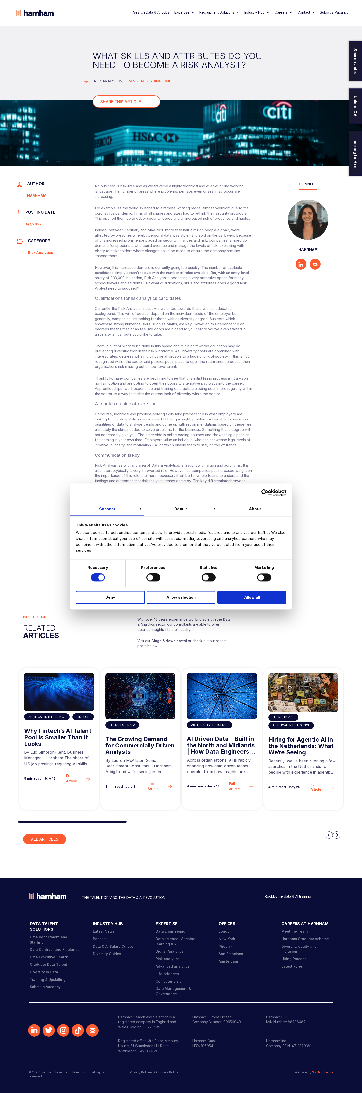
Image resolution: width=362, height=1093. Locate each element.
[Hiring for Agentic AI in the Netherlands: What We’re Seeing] (303, 692)
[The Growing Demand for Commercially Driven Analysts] (140, 696)
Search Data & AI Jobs (151, 12)
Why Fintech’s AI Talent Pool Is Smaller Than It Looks (57, 737)
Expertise (182, 12)
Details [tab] (181, 508)
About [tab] (255, 508)
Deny (110, 597)
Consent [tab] (107, 508)
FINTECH (83, 717)
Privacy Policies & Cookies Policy (154, 1072)
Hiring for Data (122, 725)
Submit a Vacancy (334, 12)
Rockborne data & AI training (288, 896)
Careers (281, 12)
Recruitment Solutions (216, 12)
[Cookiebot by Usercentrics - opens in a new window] (264, 492)
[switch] (153, 578)
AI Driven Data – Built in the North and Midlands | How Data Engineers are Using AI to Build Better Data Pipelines (221, 745)
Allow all (252, 597)
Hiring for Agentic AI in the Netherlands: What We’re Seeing (301, 746)
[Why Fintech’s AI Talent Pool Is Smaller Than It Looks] (59, 692)
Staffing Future (322, 1072)
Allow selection (181, 597)
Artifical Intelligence (47, 717)
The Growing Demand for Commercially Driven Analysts (140, 745)
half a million (193, 230)
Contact (303, 12)
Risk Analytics (108, 81)
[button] (72, 822)
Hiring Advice (283, 717)
